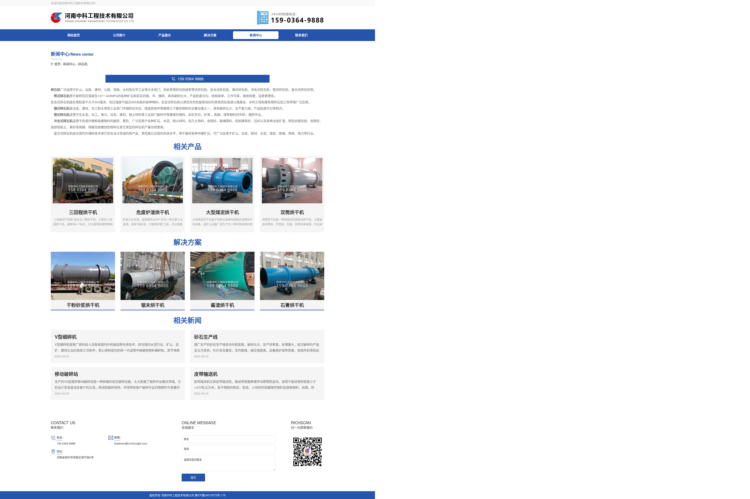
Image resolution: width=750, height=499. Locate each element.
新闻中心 (256, 35)
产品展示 (164, 35)
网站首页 (73, 35)
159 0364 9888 (66, 443)
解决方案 (210, 35)
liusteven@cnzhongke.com (130, 443)
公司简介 (119, 35)
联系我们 (301, 35)
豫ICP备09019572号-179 (210, 495)
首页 (57, 64)
